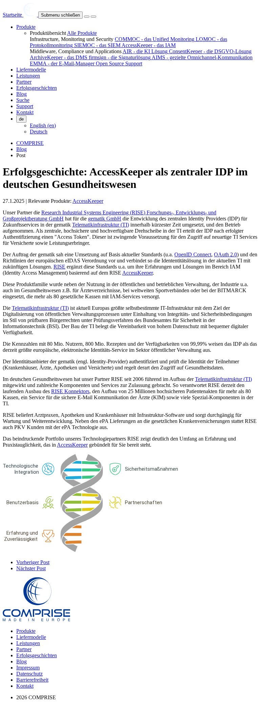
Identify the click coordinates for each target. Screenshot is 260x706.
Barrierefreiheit (32, 680)
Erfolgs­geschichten (36, 655)
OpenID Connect (192, 254)
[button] (26, 27)
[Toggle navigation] (86, 17)
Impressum (28, 667)
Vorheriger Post (32, 562)
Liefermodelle (31, 637)
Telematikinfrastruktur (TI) (100, 225)
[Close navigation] (93, 17)
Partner (23, 649)
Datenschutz (29, 674)
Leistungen (28, 643)
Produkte (26, 631)
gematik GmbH (104, 218)
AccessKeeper (87, 201)
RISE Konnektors (70, 391)
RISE (59, 267)
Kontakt (25, 686)
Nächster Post (31, 568)
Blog (21, 149)
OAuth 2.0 (225, 254)
